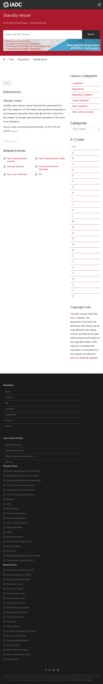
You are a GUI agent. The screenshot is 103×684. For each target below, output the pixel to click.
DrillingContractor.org (14, 451)
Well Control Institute (83, 112)
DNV (95, 358)
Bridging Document (15, 537)
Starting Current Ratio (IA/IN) (19, 541)
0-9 (74, 147)
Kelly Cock (11, 551)
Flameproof (11, 622)
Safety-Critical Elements (17, 523)
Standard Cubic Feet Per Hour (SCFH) (22, 476)
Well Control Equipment (16, 518)
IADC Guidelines (80, 106)
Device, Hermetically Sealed (18, 654)
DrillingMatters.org (13, 445)
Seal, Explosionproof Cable (51, 158)
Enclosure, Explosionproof (18, 640)
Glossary (9, 397)
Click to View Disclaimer (83, 680)
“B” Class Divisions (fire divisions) (21, 485)
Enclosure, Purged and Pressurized (21, 631)
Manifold (10, 499)
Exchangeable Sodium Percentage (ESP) (24, 480)
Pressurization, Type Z (16, 593)
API (94, 354)
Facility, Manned (13, 626)
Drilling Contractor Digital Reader (19, 456)
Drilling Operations (14, 527)
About (8, 392)
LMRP (9, 532)
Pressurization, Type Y (16, 598)
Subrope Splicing (15, 166)
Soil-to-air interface (17, 174)
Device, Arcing (13, 659)
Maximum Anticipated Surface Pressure (23, 556)
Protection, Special (15, 589)
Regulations (23, 59)
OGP (72, 358)
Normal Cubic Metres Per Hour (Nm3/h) (23, 471)
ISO (77, 358)
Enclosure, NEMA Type (16, 636)
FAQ (7, 403)
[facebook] (46, 670)
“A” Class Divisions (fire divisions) (21, 495)
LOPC (9, 504)
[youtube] (57, 670)
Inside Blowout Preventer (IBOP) (21, 490)
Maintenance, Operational (18, 608)
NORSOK (84, 358)
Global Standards (80, 100)
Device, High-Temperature (18, 650)
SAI (40, 174)
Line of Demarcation (15, 617)
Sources (8, 420)
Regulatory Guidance (82, 95)
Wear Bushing (12, 509)
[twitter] (53, 670)
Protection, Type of (15, 584)
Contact (8, 426)
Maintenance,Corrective (17, 612)
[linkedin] (49, 670)
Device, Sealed (13, 645)
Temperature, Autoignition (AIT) (20, 560)
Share (7, 83)
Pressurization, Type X (16, 603)
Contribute (9, 409)
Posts (11, 59)
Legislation (77, 83)
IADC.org (9, 462)
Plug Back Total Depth (16, 513)
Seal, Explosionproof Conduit (19, 575)
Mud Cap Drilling (13, 546)
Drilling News (10, 415)
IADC (72, 318)
